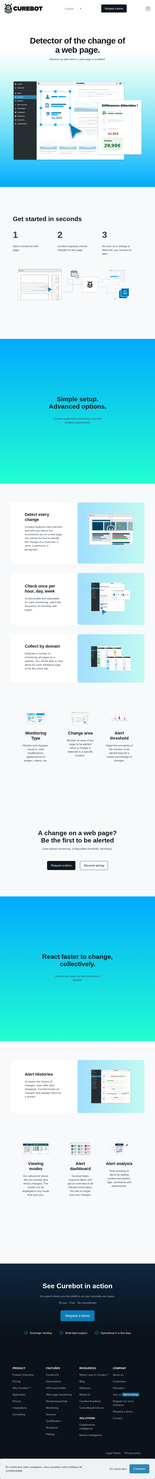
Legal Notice (113, 1452)
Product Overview (23, 1374)
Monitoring (52, 1407)
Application (19, 1394)
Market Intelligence (90, 1435)
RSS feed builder (56, 1387)
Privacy (16, 1401)
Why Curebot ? (21, 1387)
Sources (51, 1414)
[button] (73, 8)
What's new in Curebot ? (94, 1374)
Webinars (85, 1387)
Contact (117, 1418)
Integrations (19, 1407)
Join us (117, 1394)
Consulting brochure (91, 1407)
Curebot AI (52, 1374)
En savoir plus (118, 1468)
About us (118, 1374)
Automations (53, 1381)
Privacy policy (132, 1452)
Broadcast (52, 1427)
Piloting (50, 1434)
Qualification (53, 1420)
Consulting (18, 1414)
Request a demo (123, 1411)
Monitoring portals (56, 1401)
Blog (82, 1381)
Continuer (139, 1468)
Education (119, 1387)
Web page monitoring (59, 1394)
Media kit (84, 1394)
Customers (119, 1381)
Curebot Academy (90, 1401)
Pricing (16, 1381)
